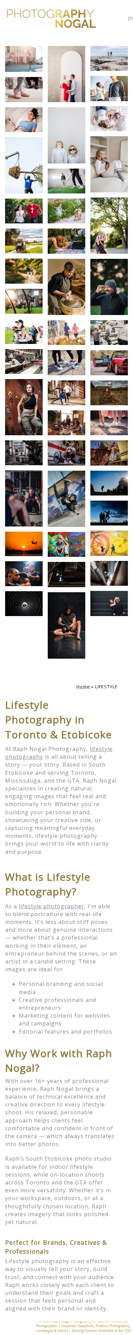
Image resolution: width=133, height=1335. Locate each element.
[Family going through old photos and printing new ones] (66, 422)
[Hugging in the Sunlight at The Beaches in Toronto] (109, 226)
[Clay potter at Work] (66, 287)
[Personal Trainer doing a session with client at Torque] (24, 301)
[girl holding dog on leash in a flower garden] (66, 211)
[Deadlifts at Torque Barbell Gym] (24, 452)
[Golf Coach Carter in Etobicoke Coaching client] (66, 181)
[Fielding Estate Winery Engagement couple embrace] (109, 573)
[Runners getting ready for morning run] (66, 392)
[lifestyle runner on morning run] (24, 59)
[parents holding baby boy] (66, 74)
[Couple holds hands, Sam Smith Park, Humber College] (109, 58)
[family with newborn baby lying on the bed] (109, 118)
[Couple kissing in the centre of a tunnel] (24, 603)
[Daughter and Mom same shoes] (109, 422)
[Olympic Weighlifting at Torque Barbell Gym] (66, 452)
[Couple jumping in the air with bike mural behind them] (109, 543)
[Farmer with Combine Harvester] (109, 452)
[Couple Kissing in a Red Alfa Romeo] (109, 362)
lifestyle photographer (51, 906)
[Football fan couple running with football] (24, 211)
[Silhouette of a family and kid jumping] (109, 513)
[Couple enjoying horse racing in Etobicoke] (24, 331)
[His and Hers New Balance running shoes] (66, 362)
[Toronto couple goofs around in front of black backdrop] (109, 603)
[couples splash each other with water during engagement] (66, 544)
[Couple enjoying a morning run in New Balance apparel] (66, 332)
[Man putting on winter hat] (109, 287)
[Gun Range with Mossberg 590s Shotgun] (109, 392)
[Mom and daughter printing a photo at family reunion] (66, 241)
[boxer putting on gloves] (66, 625)
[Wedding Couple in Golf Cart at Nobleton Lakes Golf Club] (24, 241)
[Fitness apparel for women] (24, 407)
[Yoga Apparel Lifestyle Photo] (109, 164)
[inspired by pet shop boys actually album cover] (66, 135)
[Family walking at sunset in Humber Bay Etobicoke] (24, 270)
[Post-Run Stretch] (109, 88)
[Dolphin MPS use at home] (24, 119)
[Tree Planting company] (24, 165)
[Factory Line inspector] (24, 361)
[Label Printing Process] (109, 332)
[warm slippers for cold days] (24, 89)
